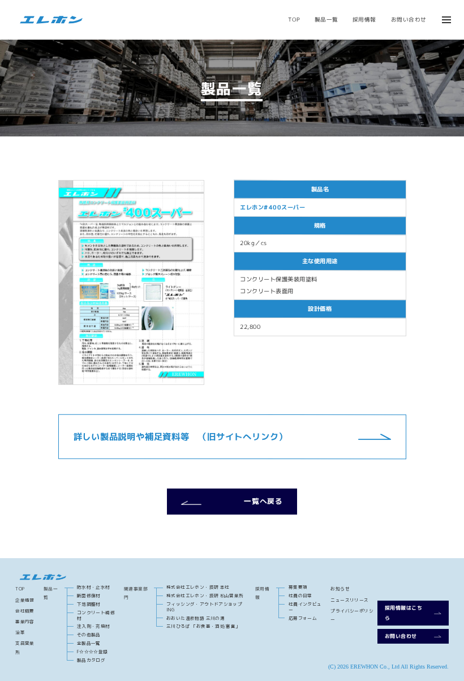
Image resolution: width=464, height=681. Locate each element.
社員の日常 (300, 595)
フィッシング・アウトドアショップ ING (204, 606)
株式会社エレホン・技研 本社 (197, 587)
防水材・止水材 (93, 587)
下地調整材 (89, 604)
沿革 (20, 632)
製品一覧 (326, 19)
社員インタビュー (305, 606)
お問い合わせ (409, 19)
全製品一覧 (89, 643)
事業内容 (25, 621)
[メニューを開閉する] (446, 20)
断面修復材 (89, 595)
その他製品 (89, 634)
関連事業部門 (136, 593)
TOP (294, 19)
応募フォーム (303, 618)
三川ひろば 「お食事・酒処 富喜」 (203, 626)
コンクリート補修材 (96, 615)
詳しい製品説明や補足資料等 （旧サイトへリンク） (180, 436)
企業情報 (25, 600)
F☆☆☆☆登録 (92, 651)
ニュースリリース (349, 600)
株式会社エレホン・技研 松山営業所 (205, 595)
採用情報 (364, 19)
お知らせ (340, 589)
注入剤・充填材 (93, 626)
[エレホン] (49, 20)
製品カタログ (91, 660)
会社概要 (25, 611)
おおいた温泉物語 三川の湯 (195, 618)
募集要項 (298, 587)
